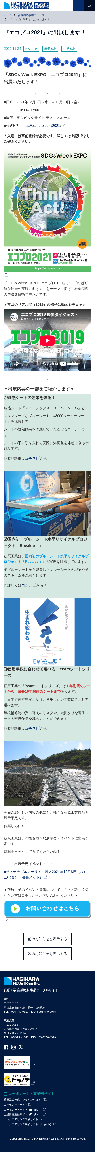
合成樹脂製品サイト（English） (23, 1114)
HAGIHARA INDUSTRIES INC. (42, 1138)
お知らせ (31, 49)
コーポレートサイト (16, 1104)
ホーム (8, 15)
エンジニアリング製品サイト (21, 1119)
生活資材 (69, 49)
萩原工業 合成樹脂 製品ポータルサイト (31, 990)
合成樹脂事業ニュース (31, 15)
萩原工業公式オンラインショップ (24, 1099)
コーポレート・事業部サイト (32, 1093)
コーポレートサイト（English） (23, 1109)
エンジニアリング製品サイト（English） (28, 1124)
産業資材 (50, 49)
